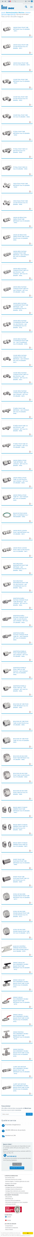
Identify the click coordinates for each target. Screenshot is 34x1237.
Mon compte (26, 1)
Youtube (9, 1220)
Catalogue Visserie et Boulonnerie (13, 1189)
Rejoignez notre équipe (10, 1183)
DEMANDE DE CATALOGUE (17, 1167)
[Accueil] (2, 1)
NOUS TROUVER (17, 1164)
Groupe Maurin (9, 1225)
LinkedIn (9, 1216)
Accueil (3, 12)
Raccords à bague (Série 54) (8, 14)
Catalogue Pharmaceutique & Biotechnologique (16, 1193)
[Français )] (10, 1)
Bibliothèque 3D (9, 1198)
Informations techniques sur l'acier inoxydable (16, 1202)
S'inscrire (29, 1114)
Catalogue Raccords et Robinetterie (13, 1187)
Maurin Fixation (9, 1229)
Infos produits (8, 1196)
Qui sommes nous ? (10, 1177)
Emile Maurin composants (11, 1227)
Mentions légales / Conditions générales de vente (17, 1181)
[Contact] (5, 1)
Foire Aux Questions (11, 1160)
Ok (27, 1233)
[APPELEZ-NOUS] (15, 1)
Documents (30, 35)
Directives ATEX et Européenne (12, 1200)
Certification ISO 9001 (10, 1204)
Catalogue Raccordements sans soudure (15, 1191)
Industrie (27, 12)
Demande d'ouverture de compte (13, 1179)
